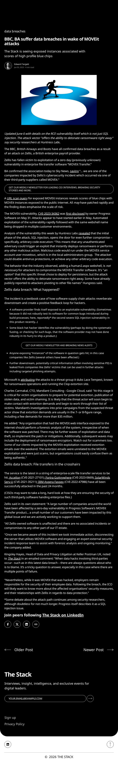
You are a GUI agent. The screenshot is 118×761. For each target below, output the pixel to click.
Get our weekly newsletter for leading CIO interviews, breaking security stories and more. (54, 189)
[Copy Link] (35, 624)
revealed (84, 233)
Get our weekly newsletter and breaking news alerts (59, 345)
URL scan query (17, 198)
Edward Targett (21, 64)
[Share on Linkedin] (26, 624)
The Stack (14, 558)
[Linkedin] (7, 744)
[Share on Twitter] (17, 624)
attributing (28, 380)
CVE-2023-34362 (48, 214)
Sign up (10, 717)
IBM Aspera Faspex (50, 482)
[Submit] (90, 698)
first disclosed (75, 214)
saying (74, 171)
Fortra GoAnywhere (58, 477)
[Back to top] (110, 744)
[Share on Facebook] (7, 624)
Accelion (14, 477)
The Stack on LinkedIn (63, 615)
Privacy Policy (14, 724)
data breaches (14, 31)
